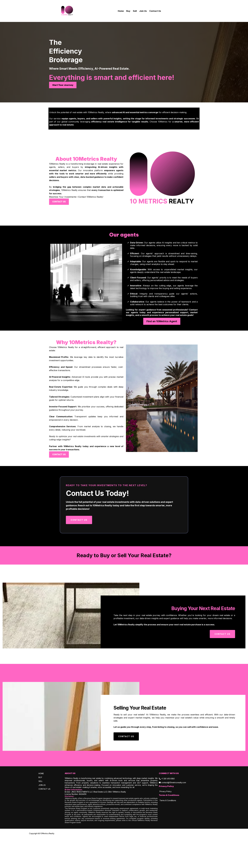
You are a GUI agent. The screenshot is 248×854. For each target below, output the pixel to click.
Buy (128, 11)
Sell (135, 11)
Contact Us (155, 11)
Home (121, 11)
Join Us (143, 11)
